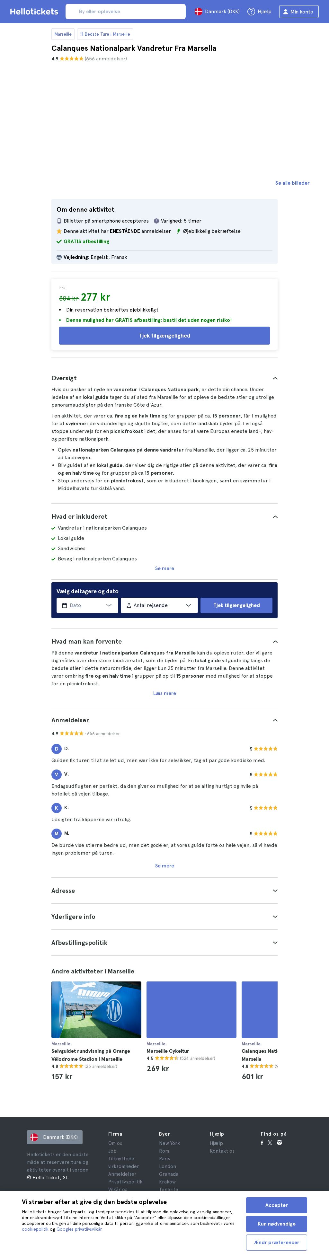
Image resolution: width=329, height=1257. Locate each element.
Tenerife (168, 1189)
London (167, 1166)
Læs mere (164, 693)
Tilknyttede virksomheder (123, 1162)
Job (112, 1151)
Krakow (167, 1182)
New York (169, 1143)
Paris (164, 1159)
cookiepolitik (35, 1229)
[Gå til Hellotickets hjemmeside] (35, 11)
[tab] (164, 378)
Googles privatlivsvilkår (79, 1229)
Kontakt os (222, 1151)
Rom (164, 1151)
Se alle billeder (292, 183)
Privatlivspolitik (125, 1182)
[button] (164, 378)
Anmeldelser (122, 1174)
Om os (115, 1143)
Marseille (63, 34)
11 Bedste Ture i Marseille (105, 34)
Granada (168, 1174)
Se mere (164, 568)
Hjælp (216, 1143)
